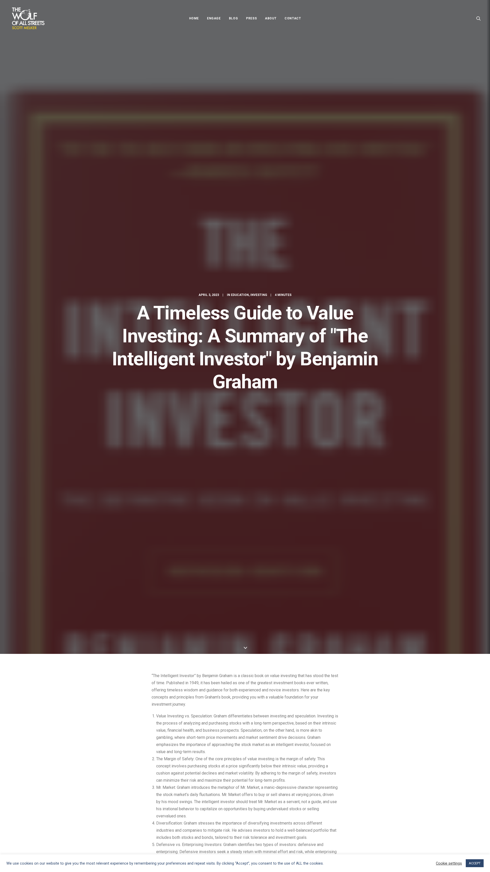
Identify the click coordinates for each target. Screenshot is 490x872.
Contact (293, 18)
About (270, 18)
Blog (233, 18)
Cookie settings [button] (449, 863)
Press (251, 18)
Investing (258, 295)
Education (240, 295)
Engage (214, 18)
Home (194, 18)
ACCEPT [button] (475, 863)
